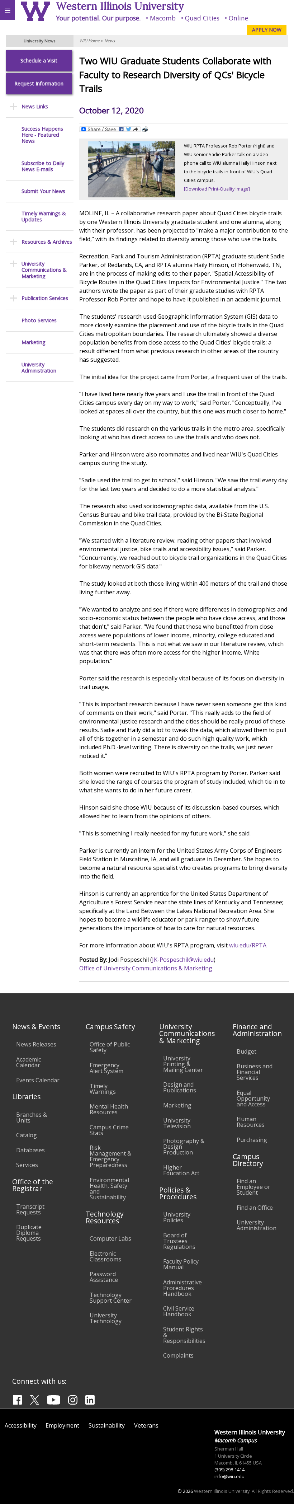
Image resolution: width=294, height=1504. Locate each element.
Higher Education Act (181, 1170)
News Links (35, 106)
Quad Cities (202, 18)
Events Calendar (38, 1080)
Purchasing (252, 1140)
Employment (62, 1425)
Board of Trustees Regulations (179, 1241)
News (109, 40)
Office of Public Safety (110, 1047)
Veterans (146, 1425)
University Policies (176, 1217)
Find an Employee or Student (253, 1186)
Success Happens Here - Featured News (42, 135)
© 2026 (185, 1491)
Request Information (38, 83)
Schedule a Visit (38, 60)
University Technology (106, 1318)
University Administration (39, 367)
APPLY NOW (266, 29)
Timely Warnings (103, 1089)
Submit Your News (43, 191)
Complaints (178, 1355)
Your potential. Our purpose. (98, 18)
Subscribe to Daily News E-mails (43, 166)
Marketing (34, 342)
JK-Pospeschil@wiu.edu (183, 960)
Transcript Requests (30, 1209)
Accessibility (21, 1425)
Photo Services (39, 320)
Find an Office (255, 1208)
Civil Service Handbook (178, 1311)
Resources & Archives (47, 242)
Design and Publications (179, 1087)
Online (238, 18)
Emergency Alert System (106, 1068)
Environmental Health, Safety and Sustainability (109, 1188)
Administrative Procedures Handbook (182, 1288)
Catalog (26, 1135)
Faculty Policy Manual (181, 1264)
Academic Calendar (28, 1062)
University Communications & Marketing (44, 270)
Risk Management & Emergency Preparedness (110, 1156)
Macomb (163, 18)
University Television (177, 1123)
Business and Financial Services (254, 1072)
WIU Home (89, 40)
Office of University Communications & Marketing (145, 968)
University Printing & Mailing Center (183, 1064)
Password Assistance (104, 1277)
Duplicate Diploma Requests (29, 1232)
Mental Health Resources (109, 1109)
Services (27, 1165)
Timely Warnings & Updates (44, 216)
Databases (30, 1150)
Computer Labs (110, 1238)
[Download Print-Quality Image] (217, 189)
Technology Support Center (111, 1297)
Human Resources (251, 1122)
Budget (246, 1051)
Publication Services (45, 298)
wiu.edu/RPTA (247, 945)
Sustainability (107, 1425)
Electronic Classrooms (105, 1256)
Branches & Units (31, 1117)
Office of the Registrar (32, 1185)
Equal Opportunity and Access (253, 1098)
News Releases (36, 1044)
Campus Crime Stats (109, 1130)
